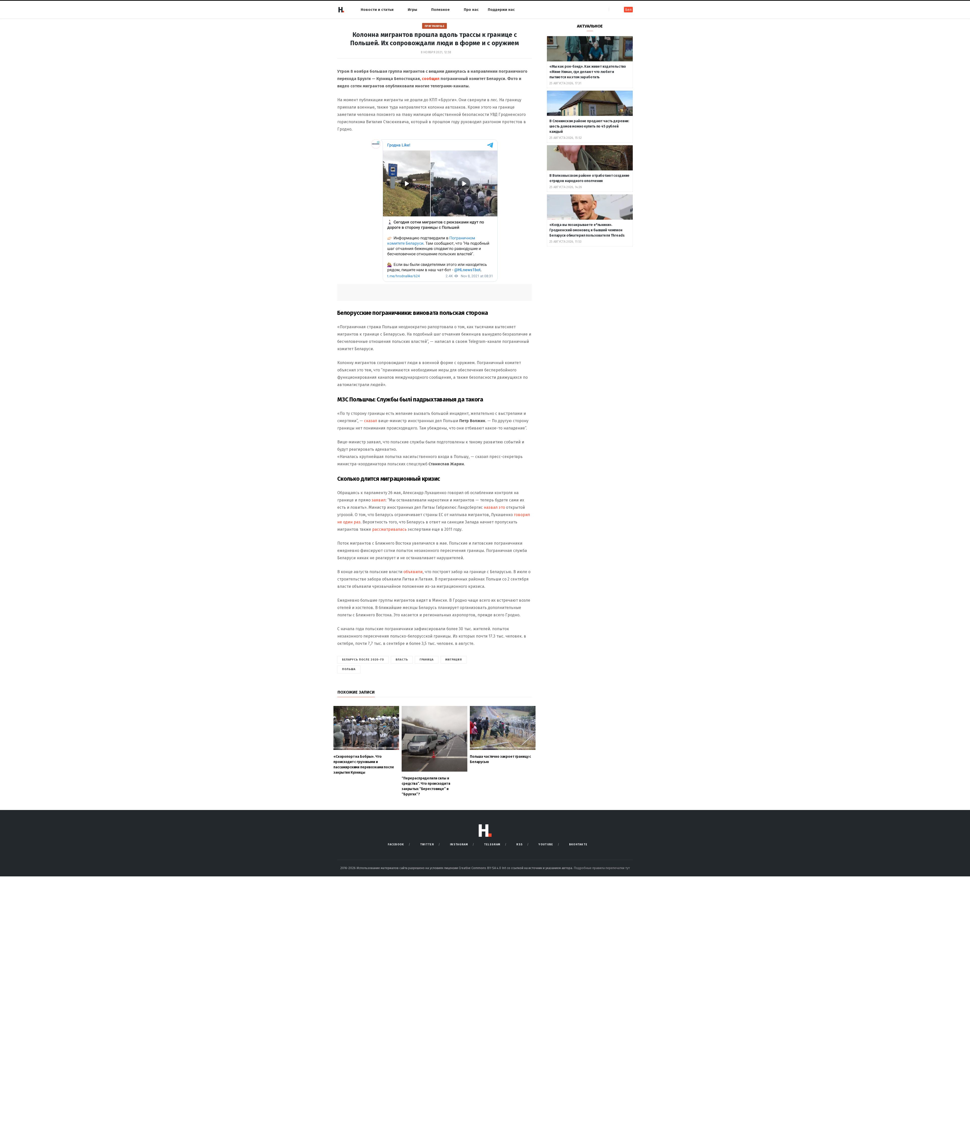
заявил (378, 500)
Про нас (471, 9)
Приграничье (435, 26)
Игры (412, 9)
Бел (628, 10)
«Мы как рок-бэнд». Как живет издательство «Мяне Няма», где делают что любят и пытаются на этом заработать (587, 71)
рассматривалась (389, 529)
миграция (453, 659)
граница (427, 659)
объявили (413, 571)
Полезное (440, 9)
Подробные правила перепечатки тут (602, 868)
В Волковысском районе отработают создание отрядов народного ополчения (589, 178)
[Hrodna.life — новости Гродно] (341, 9)
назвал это (494, 507)
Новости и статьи (377, 9)
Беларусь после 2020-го (363, 659)
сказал (370, 420)
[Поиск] (613, 9)
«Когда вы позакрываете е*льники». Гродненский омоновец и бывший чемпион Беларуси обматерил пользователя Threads (587, 230)
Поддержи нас (501, 9)
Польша (349, 669)
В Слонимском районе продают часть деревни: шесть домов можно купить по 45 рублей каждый (589, 126)
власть (402, 659)
